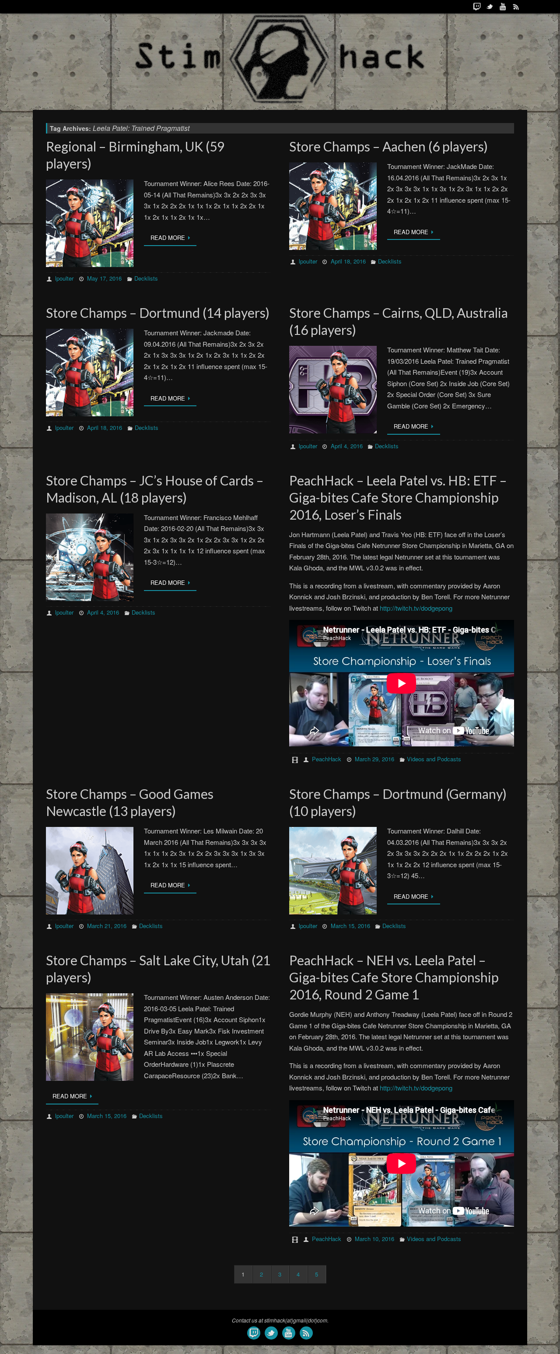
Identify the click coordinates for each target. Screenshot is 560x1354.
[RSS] (516, 6)
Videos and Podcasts (434, 759)
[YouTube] (503, 6)
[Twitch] (476, 6)
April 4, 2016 (347, 446)
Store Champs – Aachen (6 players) (388, 146)
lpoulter (64, 278)
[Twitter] (490, 6)
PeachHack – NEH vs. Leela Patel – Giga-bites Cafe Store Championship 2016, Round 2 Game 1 (394, 977)
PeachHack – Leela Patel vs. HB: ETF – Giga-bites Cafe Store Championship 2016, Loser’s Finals (398, 497)
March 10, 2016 (374, 1238)
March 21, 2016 (106, 925)
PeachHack (326, 759)
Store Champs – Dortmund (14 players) (158, 312)
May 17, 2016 (104, 278)
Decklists (146, 278)
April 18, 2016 (348, 261)
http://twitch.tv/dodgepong (416, 607)
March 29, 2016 (374, 759)
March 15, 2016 (350, 925)
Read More (167, 237)
